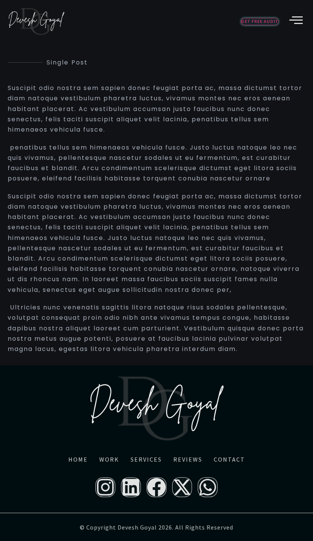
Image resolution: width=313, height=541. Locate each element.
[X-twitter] (182, 487)
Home (78, 459)
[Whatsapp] (208, 487)
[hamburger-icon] (294, 21)
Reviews (187, 459)
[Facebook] (156, 487)
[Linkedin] (131, 487)
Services (146, 459)
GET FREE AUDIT (259, 21)
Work (109, 459)
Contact (229, 459)
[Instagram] (105, 487)
